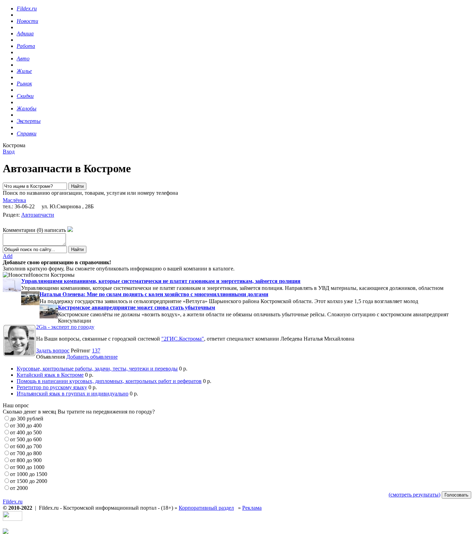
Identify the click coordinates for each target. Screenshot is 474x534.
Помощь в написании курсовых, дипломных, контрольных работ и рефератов (109, 381)
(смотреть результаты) (414, 495)
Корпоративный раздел (206, 508)
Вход (9, 152)
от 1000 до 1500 (28, 474)
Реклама (252, 508)
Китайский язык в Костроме (50, 375)
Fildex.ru (13, 501)
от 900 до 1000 (27, 467)
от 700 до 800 (26, 453)
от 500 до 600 (26, 439)
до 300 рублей (26, 419)
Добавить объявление (92, 357)
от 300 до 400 (26, 425)
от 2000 (19, 488)
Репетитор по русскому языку (52, 387)
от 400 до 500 (26, 432)
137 (96, 350)
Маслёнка (14, 200)
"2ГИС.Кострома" (182, 339)
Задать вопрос (52, 350)
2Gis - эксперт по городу (65, 327)
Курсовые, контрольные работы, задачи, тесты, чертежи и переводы (97, 369)
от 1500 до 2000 (28, 481)
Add (7, 256)
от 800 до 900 (26, 460)
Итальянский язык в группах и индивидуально (72, 394)
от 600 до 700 (26, 446)
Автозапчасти (37, 215)
